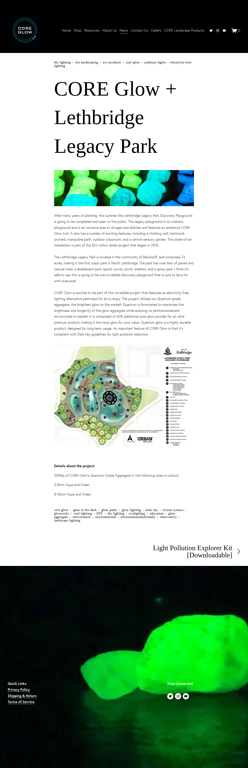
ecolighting (137, 513)
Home (66, 30)
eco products (112, 62)
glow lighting (131, 510)
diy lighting (62, 62)
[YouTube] (224, 30)
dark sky (152, 510)
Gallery (156, 30)
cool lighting (83, 513)
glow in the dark (85, 510)
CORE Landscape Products (184, 30)
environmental (105, 517)
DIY (99, 513)
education (157, 513)
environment (82, 517)
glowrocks (61, 513)
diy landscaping (86, 62)
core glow (133, 62)
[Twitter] (211, 30)
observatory (168, 517)
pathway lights (155, 62)
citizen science (173, 510)
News (124, 30)
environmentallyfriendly (138, 517)
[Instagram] (218, 30)
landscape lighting (67, 520)
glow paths (109, 510)
